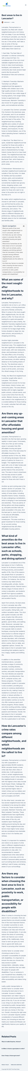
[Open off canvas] (25, 5)
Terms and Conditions (16, 1064)
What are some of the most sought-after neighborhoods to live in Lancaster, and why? (12, 231)
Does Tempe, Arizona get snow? (11, 1055)
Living (12, 22)
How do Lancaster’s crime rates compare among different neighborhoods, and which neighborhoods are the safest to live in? (12, 257)
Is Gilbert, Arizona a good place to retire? (13, 1048)
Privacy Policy (5, 1064)
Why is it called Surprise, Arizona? (11, 1041)
